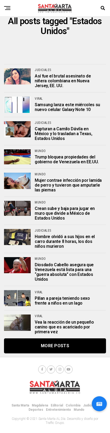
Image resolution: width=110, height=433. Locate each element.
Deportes (36, 410)
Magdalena (40, 405)
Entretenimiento (58, 410)
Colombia (73, 405)
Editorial (57, 405)
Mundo (79, 410)
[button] (99, 403)
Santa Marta (20, 405)
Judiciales (91, 405)
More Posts (55, 345)
